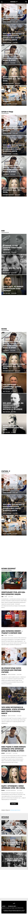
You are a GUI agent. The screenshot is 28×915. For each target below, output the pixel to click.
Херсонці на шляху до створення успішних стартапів (14, 843)
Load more (13, 803)
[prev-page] (21, 823)
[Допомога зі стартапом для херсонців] (14, 95)
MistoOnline (20, 908)
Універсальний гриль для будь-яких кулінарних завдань (13, 593)
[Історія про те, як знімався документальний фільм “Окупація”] (14, 285)
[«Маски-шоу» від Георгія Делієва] (14, 264)
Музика (3, 753)
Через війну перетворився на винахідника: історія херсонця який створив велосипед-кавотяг (13, 710)
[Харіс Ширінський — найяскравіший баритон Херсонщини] (14, 383)
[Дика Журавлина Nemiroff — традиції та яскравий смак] (14, 619)
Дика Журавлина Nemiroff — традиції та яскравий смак (12, 632)
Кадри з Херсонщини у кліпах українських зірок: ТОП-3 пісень (13, 787)
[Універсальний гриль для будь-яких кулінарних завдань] (14, 580)
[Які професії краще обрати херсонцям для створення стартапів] (14, 14)
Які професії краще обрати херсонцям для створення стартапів (11, 670)
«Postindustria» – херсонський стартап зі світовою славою (14, 827)
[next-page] (24, 823)
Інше (2, 596)
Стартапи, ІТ (4, 674)
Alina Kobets (8, 753)
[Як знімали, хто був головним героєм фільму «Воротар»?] (14, 244)
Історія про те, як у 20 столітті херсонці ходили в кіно (14, 859)
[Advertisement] (14, 214)
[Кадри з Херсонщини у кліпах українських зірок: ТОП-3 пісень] (14, 75)
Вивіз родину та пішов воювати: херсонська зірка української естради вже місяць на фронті (13, 749)
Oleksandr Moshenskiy (11, 790)
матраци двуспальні (15, 810)
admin (6, 596)
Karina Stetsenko (12, 674)
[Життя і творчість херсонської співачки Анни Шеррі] (14, 424)
